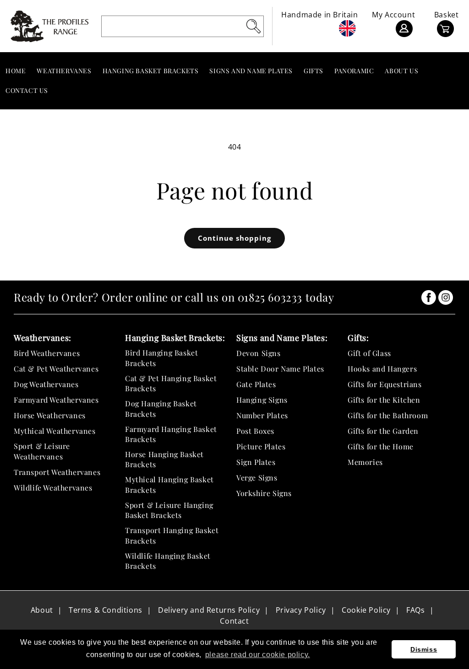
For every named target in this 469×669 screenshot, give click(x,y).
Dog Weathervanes (46, 384)
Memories (365, 462)
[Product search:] (253, 26)
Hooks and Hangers (382, 368)
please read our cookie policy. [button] (257, 654)
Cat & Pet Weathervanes (56, 368)
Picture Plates (260, 446)
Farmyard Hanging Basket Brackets (171, 434)
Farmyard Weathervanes (56, 400)
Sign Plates (256, 462)
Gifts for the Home (381, 446)
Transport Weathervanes (57, 472)
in (428, 297)
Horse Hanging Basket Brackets (164, 459)
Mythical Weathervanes (55, 431)
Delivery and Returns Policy (209, 610)
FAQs (415, 610)
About (42, 610)
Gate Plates (256, 384)
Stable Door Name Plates (280, 368)
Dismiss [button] (423, 649)
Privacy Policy (301, 610)
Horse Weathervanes (50, 415)
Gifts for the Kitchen (384, 400)
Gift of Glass (369, 353)
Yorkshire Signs (264, 493)
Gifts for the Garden (383, 431)
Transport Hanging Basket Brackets (171, 535)
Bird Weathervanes (47, 353)
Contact (234, 621)
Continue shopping (234, 238)
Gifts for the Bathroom (388, 415)
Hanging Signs (262, 400)
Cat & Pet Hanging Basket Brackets (171, 383)
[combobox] (183, 26)
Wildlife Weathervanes (53, 487)
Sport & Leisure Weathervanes (42, 451)
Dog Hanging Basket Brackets (161, 408)
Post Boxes (255, 431)
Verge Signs (257, 477)
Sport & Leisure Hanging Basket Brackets (169, 510)
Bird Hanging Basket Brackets (161, 357)
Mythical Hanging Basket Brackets (169, 484)
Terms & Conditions (105, 610)
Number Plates (262, 415)
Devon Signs (258, 353)
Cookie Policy (366, 610)
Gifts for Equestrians (385, 384)
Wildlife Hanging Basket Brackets (168, 561)
